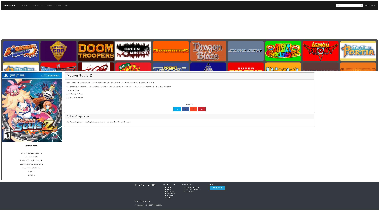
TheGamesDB (9, 5)
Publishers (170, 196)
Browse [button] (24, 5)
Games (169, 189)
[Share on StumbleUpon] (193, 109)
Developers (171, 194)
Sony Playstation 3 (35, 153)
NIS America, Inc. (37, 164)
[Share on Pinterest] (202, 109)
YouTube (75, 90)
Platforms (170, 191)
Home (169, 187)
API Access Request (193, 189)
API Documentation (192, 187)
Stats (169, 198)
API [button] (65, 5)
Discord (49, 5)
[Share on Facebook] (185, 109)
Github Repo (190, 191)
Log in (366, 5)
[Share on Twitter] (177, 109)
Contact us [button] (217, 188)
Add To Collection (31, 146)
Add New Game (37, 5)
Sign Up (373, 5)
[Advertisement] (189, 24)
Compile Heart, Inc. (36, 160)
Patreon (58, 5)
